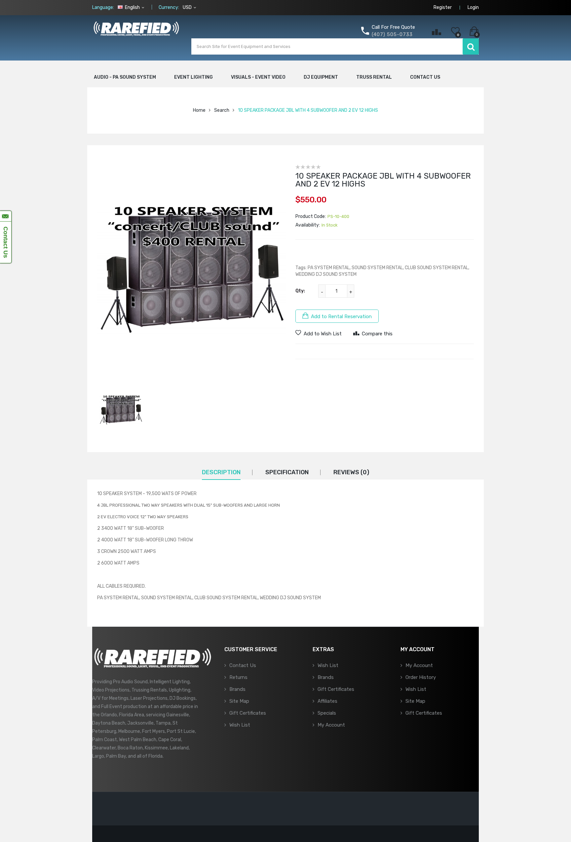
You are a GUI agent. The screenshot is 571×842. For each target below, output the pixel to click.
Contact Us (242, 665)
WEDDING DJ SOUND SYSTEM (326, 274)
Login (473, 7)
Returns (238, 677)
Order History (420, 677)
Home (199, 110)
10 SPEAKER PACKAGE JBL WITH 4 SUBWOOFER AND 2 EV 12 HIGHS (308, 110)
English (132, 7)
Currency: (169, 7)
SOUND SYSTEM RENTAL (377, 268)
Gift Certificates (247, 713)
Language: (103, 7)
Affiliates (327, 701)
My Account (331, 725)
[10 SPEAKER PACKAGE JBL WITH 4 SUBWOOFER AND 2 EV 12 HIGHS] (121, 410)
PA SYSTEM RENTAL (329, 268)
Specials (327, 713)
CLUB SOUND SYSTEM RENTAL (436, 268)
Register (443, 7)
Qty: (300, 291)
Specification (287, 472)
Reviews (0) (351, 472)
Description (221, 472)
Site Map (239, 701)
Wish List (239, 725)
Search (221, 110)
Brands (237, 689)
